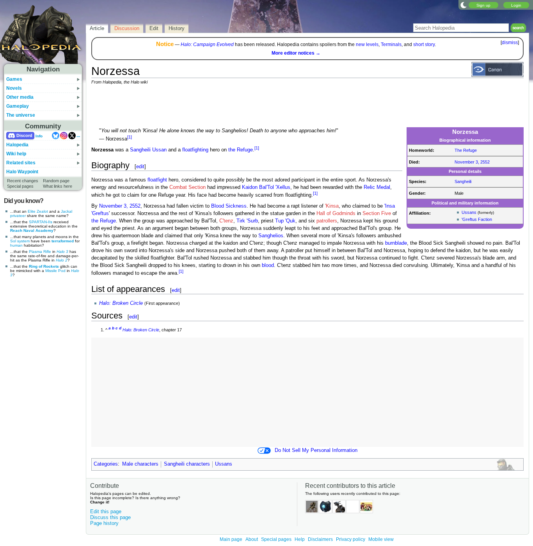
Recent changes (22, 180)
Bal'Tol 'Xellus (274, 187)
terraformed (63, 241)
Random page (56, 180)
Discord (24, 135)
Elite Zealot (38, 211)
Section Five (376, 213)
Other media (20, 97)
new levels (367, 44)
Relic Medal (377, 187)
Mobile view (381, 539)
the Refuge (240, 150)
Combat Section (187, 187)
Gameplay (17, 106)
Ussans (469, 212)
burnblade (396, 243)
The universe (20, 115)
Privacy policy (350, 539)
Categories (106, 464)
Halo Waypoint (22, 171)
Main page (231, 539)
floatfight (157, 180)
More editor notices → (296, 53)
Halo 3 (62, 251)
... (78, 135)
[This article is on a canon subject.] (497, 69)
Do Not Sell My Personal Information (316, 450)
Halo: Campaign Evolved (207, 44)
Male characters (140, 464)
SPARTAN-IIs (40, 222)
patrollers (326, 221)
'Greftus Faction (477, 219)
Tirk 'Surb (247, 221)
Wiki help (16, 154)
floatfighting (195, 150)
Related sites (21, 162)
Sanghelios (270, 235)
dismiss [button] (510, 42)
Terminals (391, 44)
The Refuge (466, 150)
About (251, 539)
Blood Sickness (229, 206)
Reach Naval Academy (31, 230)
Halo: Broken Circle (121, 303)
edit (140, 166)
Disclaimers (320, 539)
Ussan (159, 150)
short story (424, 44)
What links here (57, 186)
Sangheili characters (187, 464)
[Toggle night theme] (463, 4)
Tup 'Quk (285, 221)
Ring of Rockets (44, 266)
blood (268, 265)
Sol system (20, 241)
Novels (14, 88)
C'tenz (226, 221)
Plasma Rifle (40, 251)
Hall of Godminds (335, 213)
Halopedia (17, 145)
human (16, 245)
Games (14, 79)
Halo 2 (62, 260)
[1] (129, 137)
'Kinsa (332, 206)
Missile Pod (55, 271)
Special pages (20, 186)
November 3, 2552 (472, 162)
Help (300, 539)
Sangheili (463, 181)
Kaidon (250, 187)
